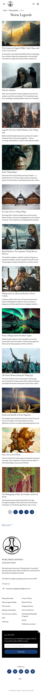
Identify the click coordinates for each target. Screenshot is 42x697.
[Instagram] (21, 671)
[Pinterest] (27, 671)
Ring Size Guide (7, 598)
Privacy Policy (27, 598)
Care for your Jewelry (9, 614)
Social (24, 620)
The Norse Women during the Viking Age (17, 375)
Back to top (6, 525)
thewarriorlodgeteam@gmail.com (18, 589)
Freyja (22, 10)
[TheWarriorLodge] (10, 4)
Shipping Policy (27, 606)
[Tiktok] (33, 671)
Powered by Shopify (28, 690)
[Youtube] (15, 671)
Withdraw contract (29, 624)
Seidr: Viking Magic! (9, 172)
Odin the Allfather (9, 90)
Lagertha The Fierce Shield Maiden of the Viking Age (20, 131)
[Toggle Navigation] (4, 4)
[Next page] (32, 512)
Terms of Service (28, 610)
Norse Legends (13, 10)
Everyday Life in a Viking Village (14, 211)
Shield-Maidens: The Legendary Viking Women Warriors (19, 252)
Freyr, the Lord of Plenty (11, 454)
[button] (33, 4)
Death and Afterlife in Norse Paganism (16, 415)
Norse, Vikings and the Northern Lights (17, 335)
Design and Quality (9, 610)
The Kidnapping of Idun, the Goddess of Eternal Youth (20, 495)
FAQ (3, 618)
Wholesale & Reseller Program (29, 615)
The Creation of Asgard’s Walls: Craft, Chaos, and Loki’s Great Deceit (20, 49)
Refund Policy (27, 602)
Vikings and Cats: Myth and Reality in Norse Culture (18, 294)
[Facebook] (9, 671)
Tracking (5, 622)
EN (20, 679)
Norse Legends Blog (9, 602)
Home (5, 10)
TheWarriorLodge (15, 690)
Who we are (6, 606)
